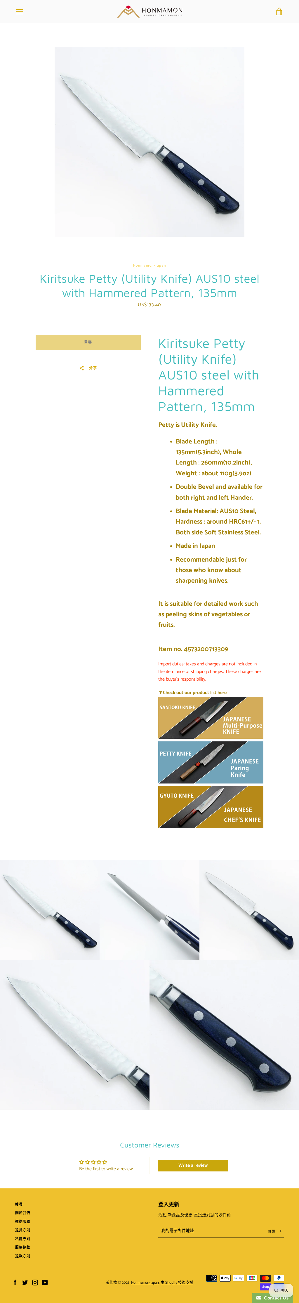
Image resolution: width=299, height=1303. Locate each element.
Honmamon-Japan (145, 1283)
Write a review (193, 1165)
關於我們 (22, 1213)
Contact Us (275, 1297)
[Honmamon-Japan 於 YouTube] (45, 1282)
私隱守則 (22, 1239)
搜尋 (19, 1204)
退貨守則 (22, 1230)
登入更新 (168, 1204)
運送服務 (22, 1222)
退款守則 (22, 1256)
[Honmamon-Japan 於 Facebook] (15, 1282)
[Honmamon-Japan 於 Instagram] (35, 1282)
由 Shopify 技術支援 (177, 1283)
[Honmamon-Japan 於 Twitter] (25, 1282)
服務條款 (22, 1247)
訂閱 (272, 1231)
